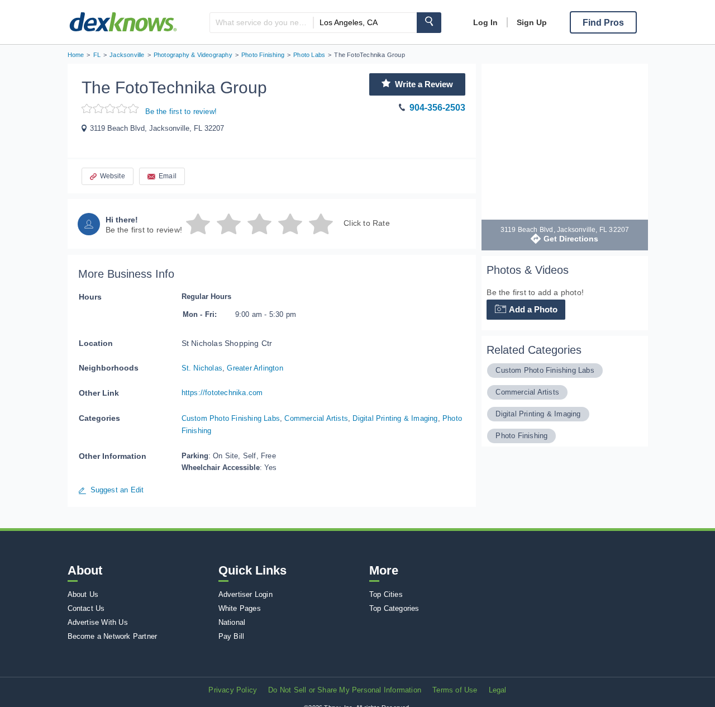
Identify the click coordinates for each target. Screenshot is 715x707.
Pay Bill (231, 636)
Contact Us (86, 608)
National (232, 622)
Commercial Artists (316, 418)
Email (168, 176)
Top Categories (394, 608)
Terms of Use (454, 690)
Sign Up (532, 22)
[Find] (429, 22)
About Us (83, 594)
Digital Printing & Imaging (394, 418)
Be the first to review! (181, 111)
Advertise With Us (98, 622)
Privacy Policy (232, 690)
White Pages (239, 608)
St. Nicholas (202, 368)
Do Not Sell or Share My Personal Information (344, 690)
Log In (485, 22)
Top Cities (386, 594)
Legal (498, 690)
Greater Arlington (255, 368)
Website (112, 176)
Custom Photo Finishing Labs (231, 418)
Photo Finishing (521, 435)
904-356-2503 (437, 107)
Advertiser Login (245, 594)
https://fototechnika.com (222, 392)
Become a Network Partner (113, 636)
